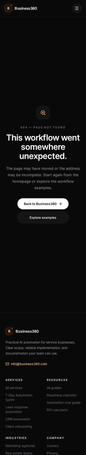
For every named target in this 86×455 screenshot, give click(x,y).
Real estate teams (19, 453)
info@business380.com (29, 364)
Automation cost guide (63, 402)
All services (14, 388)
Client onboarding (19, 426)
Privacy (52, 453)
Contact (53, 446)
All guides (54, 388)
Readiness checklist (61, 395)
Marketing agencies (20, 446)
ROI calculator (57, 410)
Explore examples (43, 217)
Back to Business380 (40, 204)
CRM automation (18, 419)
